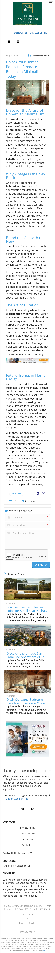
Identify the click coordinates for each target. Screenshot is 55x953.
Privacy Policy (27, 931)
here (44, 951)
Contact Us (27, 914)
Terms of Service (27, 923)
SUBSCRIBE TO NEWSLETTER (31, 32)
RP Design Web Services (15, 798)
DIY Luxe (16, 493)
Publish (42, 565)
